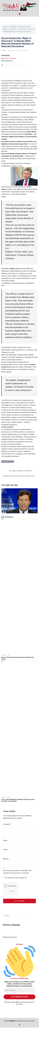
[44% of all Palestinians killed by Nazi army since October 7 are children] (19, 727)
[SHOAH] (19, 6)
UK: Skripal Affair (7, 461)
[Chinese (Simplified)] (5, 929)
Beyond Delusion (7, 517)
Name (5, 840)
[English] (9, 929)
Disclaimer (20, 1021)
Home (5, 27)
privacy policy (27, 1002)
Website (6, 859)
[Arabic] (3, 929)
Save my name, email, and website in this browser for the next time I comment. (17, 872)
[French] (11, 929)
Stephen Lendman (10, 58)
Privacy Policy (30, 1021)
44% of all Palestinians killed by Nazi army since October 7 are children (18, 800)
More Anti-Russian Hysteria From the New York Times (17, 658)
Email (5, 849)
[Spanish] (16, 929)
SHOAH (4, 50)
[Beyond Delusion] (19, 501)
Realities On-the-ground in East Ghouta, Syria (18, 476)
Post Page (12, 27)
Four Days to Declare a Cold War (20, 471)
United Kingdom (25, 50)
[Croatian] (7, 929)
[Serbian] (14, 929)
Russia (19, 50)
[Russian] (12, 929)
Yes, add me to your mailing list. (15, 878)
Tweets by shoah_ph (10, 937)
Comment (7, 824)
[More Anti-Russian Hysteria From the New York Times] (19, 586)
